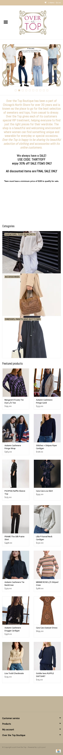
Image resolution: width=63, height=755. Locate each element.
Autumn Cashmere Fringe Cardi (44, 401)
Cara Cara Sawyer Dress (46, 628)
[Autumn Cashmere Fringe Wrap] (15, 428)
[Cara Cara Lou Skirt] (47, 474)
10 (47, 90)
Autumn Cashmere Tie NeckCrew (14, 583)
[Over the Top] (37, 22)
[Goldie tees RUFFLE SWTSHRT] (47, 656)
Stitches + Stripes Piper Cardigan (46, 447)
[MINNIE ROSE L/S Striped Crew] (47, 565)
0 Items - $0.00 (54, 3)
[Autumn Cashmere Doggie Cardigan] (15, 610)
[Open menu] (5, 22)
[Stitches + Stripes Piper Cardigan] (47, 428)
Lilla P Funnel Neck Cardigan (44, 538)
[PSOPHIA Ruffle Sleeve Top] (15, 474)
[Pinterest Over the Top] (31, 705)
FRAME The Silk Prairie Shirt (14, 538)
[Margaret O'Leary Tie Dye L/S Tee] (15, 382)
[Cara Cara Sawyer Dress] (47, 610)
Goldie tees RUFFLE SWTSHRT (45, 675)
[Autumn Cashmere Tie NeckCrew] (15, 565)
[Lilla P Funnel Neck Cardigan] (47, 519)
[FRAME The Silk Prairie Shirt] (15, 519)
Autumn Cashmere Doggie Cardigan (13, 629)
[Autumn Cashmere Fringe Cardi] (47, 382)
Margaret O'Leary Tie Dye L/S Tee (14, 401)
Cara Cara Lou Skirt (44, 491)
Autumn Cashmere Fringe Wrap (13, 447)
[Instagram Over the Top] (36, 705)
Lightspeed (41, 747)
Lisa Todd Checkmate (14, 673)
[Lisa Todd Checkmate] (15, 656)
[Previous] (8, 67)
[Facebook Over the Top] (26, 705)
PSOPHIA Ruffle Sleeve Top (15, 492)
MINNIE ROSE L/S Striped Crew (47, 583)
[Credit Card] (58, 751)
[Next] (55, 67)
